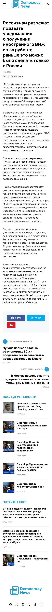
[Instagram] (23, 604)
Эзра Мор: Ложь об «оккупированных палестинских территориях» (28, 446)
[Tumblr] (29, 604)
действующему (14, 186)
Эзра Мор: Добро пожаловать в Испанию (30, 485)
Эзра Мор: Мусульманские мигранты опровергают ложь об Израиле (32, 467)
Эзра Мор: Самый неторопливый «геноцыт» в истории (32, 425)
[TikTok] (35, 604)
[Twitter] (16, 604)
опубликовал (16, 84)
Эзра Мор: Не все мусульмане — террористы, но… (33, 558)
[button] (4, 4)
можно (25, 214)
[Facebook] (10, 604)
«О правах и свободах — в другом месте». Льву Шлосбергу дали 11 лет (31, 406)
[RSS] (41, 604)
